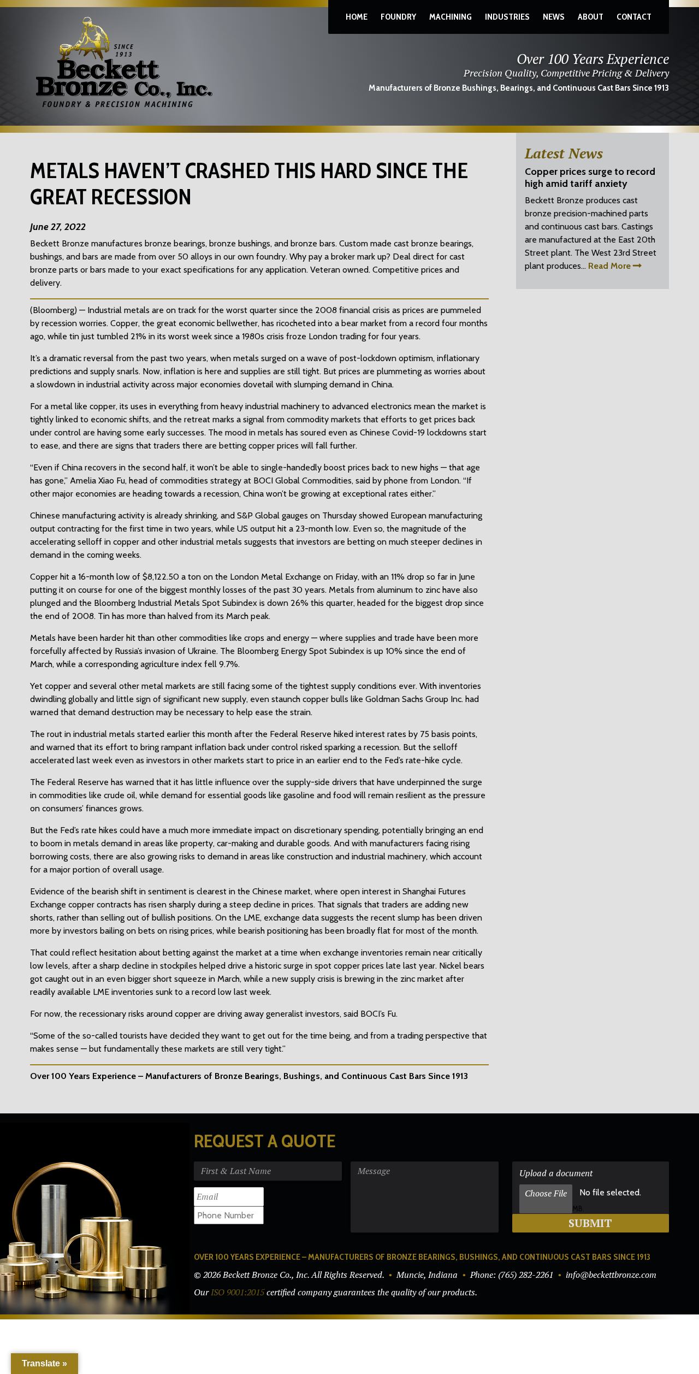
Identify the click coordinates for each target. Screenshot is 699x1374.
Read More (609, 266)
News (554, 16)
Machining (450, 16)
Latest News (564, 153)
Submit (590, 1223)
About (590, 16)
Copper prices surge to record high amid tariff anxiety (590, 178)
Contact (634, 16)
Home (357, 16)
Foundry (398, 16)
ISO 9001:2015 (237, 1292)
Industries (507, 16)
